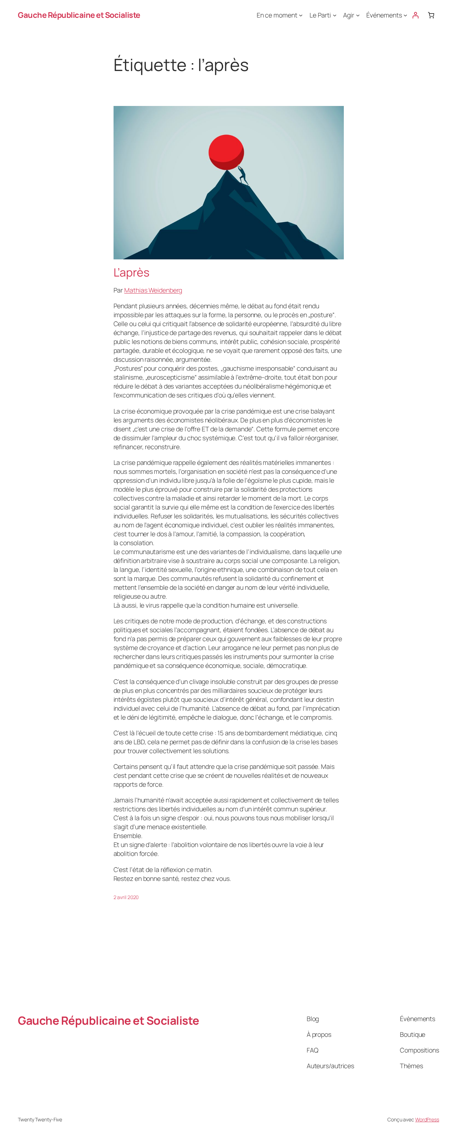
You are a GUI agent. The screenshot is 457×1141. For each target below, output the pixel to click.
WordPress (427, 1119)
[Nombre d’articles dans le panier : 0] (431, 15)
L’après (132, 272)
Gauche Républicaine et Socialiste (79, 15)
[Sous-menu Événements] (405, 15)
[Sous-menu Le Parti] (335, 15)
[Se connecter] (415, 15)
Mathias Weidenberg (153, 290)
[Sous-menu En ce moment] (301, 15)
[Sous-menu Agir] (358, 15)
